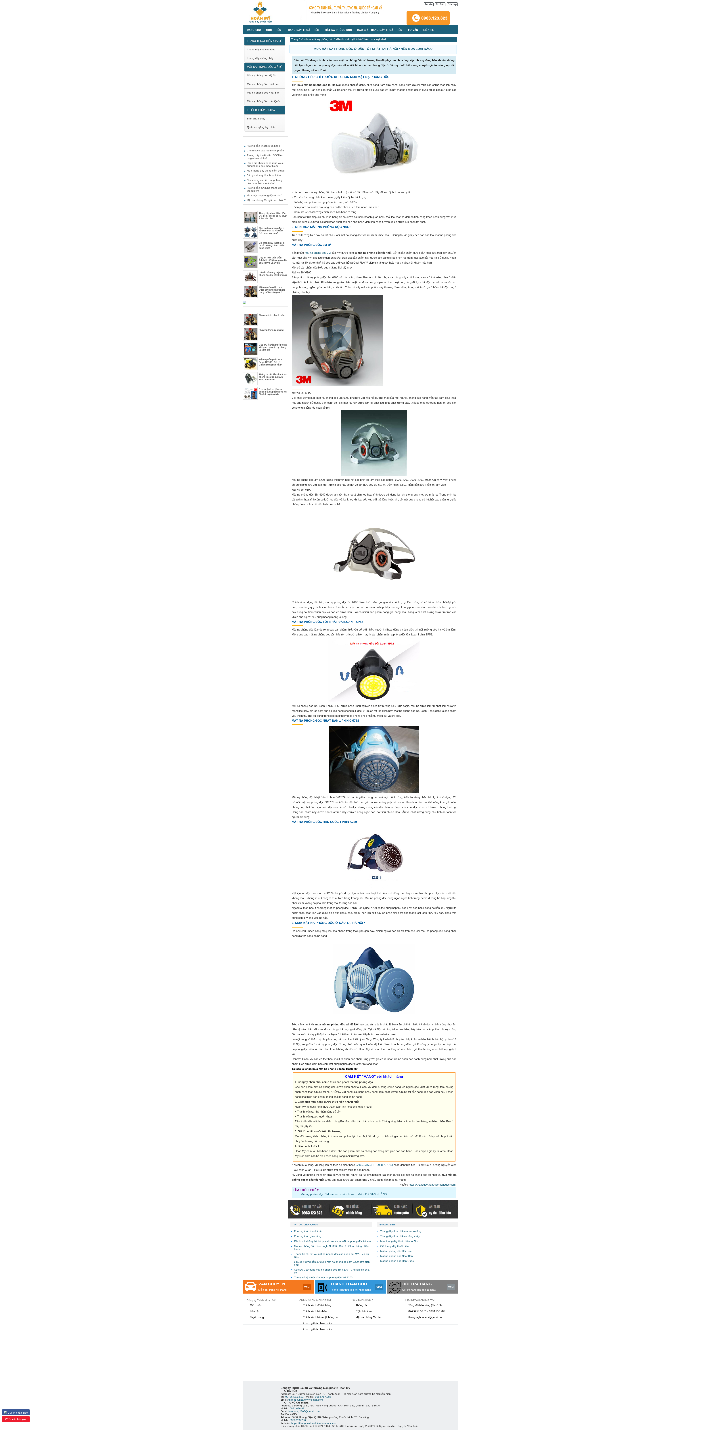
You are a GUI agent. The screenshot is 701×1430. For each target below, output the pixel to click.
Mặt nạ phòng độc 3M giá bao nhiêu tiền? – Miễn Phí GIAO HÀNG (343, 1194)
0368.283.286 (298, 1420)
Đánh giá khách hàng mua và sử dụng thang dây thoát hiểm (265, 164)
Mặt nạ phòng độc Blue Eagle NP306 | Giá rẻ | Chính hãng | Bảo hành (270, 362)
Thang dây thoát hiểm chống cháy (400, 1236)
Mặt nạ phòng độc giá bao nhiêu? (266, 200)
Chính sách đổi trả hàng (317, 1305)
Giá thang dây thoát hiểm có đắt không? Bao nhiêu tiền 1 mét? (272, 245)
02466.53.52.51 (365, 1164)
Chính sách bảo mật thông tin (320, 1317)
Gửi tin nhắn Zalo (17, 1412)
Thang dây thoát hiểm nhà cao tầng (401, 1231)
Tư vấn (428, 4)
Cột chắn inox (364, 1311)
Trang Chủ (297, 39)
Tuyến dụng (257, 1317)
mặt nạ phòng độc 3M (318, 252)
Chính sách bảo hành (315, 1311)
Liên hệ (428, 30)
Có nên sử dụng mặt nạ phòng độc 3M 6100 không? (273, 273)
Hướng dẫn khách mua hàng (263, 145)
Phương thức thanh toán (271, 315)
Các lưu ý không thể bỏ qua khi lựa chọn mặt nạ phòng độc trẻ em (273, 347)
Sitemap (452, 4)
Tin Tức (440, 4)
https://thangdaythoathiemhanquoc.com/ (432, 1184)
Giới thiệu (273, 30)
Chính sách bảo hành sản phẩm (265, 150)
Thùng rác (362, 1305)
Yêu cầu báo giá (16, 1419)
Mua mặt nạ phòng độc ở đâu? (265, 195)
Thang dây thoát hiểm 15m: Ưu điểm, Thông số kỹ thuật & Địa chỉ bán (273, 216)
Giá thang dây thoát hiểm (394, 1246)
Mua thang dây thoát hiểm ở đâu (399, 1241)
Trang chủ (253, 30)
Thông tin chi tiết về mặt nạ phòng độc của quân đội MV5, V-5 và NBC (273, 377)
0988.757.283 (385, 1164)
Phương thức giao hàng (271, 330)
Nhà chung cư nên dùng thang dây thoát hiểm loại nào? (264, 181)
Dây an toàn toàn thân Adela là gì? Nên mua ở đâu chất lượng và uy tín (273, 260)
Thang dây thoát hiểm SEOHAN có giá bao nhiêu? (265, 157)
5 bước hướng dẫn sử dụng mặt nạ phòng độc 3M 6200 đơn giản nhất (273, 392)
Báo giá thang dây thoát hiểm (380, 30)
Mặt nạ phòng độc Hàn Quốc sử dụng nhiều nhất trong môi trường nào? (272, 290)
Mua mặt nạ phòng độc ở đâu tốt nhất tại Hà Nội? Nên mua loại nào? (271, 231)
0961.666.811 (298, 1408)
